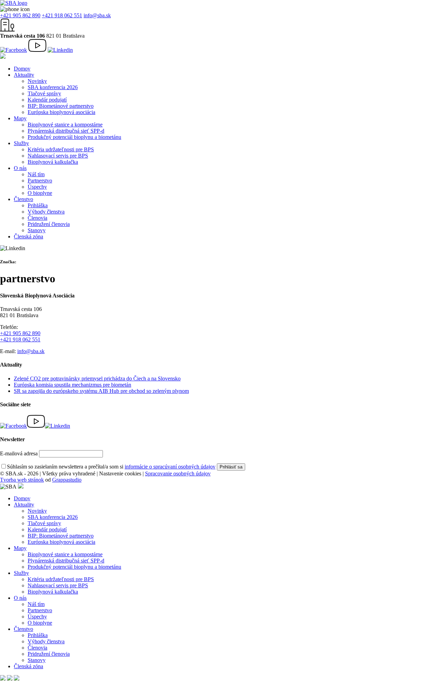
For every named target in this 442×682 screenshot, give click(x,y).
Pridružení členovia (49, 224)
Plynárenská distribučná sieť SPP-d (66, 131)
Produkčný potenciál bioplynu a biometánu (74, 137)
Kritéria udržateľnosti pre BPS (61, 149)
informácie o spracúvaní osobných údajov (170, 467)
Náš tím (36, 174)
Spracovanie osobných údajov (178, 473)
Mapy (20, 118)
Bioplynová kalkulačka (53, 162)
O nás (20, 168)
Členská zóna (28, 236)
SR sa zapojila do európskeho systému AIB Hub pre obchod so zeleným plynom (101, 391)
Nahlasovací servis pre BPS (58, 156)
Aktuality (24, 75)
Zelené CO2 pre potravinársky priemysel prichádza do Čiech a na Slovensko (97, 378)
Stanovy (37, 230)
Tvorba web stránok (22, 480)
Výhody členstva (46, 212)
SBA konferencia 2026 (53, 87)
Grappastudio (66, 480)
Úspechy (37, 187)
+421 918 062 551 (62, 15)
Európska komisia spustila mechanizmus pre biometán (72, 385)
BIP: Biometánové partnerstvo (61, 106)
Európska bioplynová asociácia (61, 112)
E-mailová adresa (19, 453)
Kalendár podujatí (47, 100)
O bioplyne (40, 193)
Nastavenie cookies (120, 473)
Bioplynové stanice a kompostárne (65, 124)
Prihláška (38, 205)
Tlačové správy (44, 93)
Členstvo (23, 199)
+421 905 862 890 (20, 15)
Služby (21, 143)
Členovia (37, 218)
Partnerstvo (40, 180)
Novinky (37, 81)
